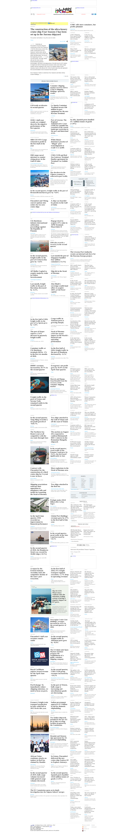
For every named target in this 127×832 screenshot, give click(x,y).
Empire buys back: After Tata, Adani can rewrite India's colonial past (89, 532)
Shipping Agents (74, 497)
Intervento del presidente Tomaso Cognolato (83, 549)
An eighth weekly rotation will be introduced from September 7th (90, 158)
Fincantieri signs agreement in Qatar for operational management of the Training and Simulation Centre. (90, 763)
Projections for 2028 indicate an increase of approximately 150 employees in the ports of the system (90, 583)
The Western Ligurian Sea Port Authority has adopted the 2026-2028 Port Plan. (89, 574)
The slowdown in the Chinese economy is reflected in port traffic (59, 174)
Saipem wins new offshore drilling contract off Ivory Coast (89, 730)
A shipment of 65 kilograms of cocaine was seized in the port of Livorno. (90, 106)
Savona (91, 481)
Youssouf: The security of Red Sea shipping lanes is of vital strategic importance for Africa (37, 767)
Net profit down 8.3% (89, 649)
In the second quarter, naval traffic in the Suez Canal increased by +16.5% (59, 536)
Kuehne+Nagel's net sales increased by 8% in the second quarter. (75, 704)
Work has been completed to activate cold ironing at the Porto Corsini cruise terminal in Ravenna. (90, 311)
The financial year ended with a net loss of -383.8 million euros (75, 56)
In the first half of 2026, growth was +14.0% (59, 542)
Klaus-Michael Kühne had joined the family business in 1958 (90, 98)
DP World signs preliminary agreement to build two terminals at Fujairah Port (75, 719)
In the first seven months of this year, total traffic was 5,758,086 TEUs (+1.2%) (76, 212)
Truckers (83, 497)
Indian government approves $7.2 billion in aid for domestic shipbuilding (59, 705)
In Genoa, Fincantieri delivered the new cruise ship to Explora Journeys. (60, 759)
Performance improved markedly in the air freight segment (75, 711)
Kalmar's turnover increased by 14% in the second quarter (75, 730)
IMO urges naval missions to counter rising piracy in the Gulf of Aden (37, 158)
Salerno (91, 480)
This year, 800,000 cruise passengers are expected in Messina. (90, 414)
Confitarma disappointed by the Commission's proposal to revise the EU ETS (90, 809)
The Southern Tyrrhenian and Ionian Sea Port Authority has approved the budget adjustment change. (75, 593)
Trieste (91, 485)
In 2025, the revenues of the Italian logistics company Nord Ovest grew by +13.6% (90, 642)
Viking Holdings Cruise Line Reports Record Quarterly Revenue (75, 192)
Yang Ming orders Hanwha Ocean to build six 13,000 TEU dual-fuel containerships (76, 795)
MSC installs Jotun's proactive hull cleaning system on (75, 267)
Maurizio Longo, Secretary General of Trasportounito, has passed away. (90, 295)
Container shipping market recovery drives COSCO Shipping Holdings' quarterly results (59, 89)
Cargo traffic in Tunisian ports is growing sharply (57, 321)
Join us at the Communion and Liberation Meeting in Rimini (75, 134)
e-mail (50, 826)
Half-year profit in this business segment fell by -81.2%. (81, 30)
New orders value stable (75, 734)
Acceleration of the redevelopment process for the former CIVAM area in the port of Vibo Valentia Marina (75, 324)
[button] (96, 14)
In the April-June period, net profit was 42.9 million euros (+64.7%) (90, 462)
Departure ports (89, 180)
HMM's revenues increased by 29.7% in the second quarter (39, 368)
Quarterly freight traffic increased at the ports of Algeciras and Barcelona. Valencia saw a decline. (75, 657)
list (77, 489)
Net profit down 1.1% (89, 215)
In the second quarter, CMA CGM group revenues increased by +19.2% (59, 672)
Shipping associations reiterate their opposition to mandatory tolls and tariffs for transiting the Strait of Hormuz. (38, 489)
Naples (82, 484)
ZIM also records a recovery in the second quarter (58, 244)
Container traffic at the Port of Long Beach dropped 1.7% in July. (75, 206)
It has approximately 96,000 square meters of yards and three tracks (75, 615)
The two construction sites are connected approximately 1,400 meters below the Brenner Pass (90, 633)
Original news (33, 24)
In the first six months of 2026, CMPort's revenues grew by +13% (90, 37)
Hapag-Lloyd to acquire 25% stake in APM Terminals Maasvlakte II (59, 224)
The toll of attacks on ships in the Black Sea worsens (90, 794)
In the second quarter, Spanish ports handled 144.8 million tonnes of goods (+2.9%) (60, 776)
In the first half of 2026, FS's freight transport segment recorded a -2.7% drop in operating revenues (60, 573)
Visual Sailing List (77, 181)
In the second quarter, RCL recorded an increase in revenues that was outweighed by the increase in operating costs (90, 208)
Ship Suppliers (85, 496)
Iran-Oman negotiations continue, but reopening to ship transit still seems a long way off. (60, 475)
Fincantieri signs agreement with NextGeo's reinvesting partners (90, 655)
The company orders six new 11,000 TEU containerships (90, 274)
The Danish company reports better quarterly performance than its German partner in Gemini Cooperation (58, 391)
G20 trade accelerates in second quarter (38, 106)
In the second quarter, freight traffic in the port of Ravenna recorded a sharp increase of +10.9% (90, 341)
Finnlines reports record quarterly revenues (89, 456)
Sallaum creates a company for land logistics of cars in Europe (75, 166)
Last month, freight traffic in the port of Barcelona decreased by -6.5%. (38, 287)
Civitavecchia (74, 487)
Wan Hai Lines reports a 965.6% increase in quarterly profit (90, 267)
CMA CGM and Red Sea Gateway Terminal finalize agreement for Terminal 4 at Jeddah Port (60, 159)
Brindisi (73, 483)
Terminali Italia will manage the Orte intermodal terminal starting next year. (75, 609)
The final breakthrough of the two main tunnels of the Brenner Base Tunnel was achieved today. (90, 624)
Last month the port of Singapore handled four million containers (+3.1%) (59, 259)
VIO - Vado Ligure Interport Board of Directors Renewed (90, 718)
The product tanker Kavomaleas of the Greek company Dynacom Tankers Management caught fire (75, 816)
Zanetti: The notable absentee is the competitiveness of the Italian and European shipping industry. (89, 818)
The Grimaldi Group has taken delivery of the (90, 282)
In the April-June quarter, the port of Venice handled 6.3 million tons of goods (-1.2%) (76, 340)
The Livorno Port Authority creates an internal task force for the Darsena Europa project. (83, 254)
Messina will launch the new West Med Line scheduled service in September (90, 51)
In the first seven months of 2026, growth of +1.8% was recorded (90, 198)
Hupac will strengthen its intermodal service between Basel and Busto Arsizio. (90, 151)
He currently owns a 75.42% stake (58, 295)
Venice (91, 487)
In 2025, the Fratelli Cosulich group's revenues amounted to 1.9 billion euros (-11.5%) (75, 296)
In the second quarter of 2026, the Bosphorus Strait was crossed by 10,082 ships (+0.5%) (39, 551)
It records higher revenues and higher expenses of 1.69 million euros (75, 601)
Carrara (73, 485)
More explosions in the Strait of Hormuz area (60, 469)
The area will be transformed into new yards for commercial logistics (76, 332)
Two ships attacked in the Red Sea (59, 485)
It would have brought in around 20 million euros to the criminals (90, 113)
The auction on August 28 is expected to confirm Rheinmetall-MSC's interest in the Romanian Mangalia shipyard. (60, 437)
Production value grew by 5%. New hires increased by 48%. (75, 462)
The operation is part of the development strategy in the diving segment (90, 662)
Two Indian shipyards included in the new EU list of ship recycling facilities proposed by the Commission (58, 721)
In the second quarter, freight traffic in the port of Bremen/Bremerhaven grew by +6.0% (49, 192)
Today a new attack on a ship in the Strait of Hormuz (76, 808)
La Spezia (83, 481)
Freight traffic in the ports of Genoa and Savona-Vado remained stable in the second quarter (39, 401)
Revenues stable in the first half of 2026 (38, 427)
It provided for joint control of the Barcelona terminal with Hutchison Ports (75, 315)
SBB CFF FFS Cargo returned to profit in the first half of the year (38, 143)
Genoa (82, 478)
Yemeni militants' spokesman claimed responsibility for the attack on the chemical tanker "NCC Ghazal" (75, 631)
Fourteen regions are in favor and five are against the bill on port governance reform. (90, 688)
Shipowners (73, 494)
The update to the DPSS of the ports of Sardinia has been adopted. (75, 672)
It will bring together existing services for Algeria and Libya (90, 57)
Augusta (73, 480)
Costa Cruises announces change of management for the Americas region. (90, 238)
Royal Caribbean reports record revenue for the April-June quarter (39, 672)
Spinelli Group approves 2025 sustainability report (75, 456)
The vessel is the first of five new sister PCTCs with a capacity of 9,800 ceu (90, 288)
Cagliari (73, 484)
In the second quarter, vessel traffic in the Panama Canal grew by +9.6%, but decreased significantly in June (59, 452)
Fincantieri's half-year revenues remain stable (39, 638)
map (89, 489)
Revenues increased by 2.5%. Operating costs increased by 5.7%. (89, 228)
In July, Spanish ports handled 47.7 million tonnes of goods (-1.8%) (82, 122)
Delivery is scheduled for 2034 (36, 479)
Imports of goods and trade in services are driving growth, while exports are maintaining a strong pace (39, 112)
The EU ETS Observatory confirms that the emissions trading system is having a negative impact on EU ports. (59, 596)
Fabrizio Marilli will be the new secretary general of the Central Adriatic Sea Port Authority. (75, 574)
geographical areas (91, 185)
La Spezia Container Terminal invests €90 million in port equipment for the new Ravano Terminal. (59, 109)
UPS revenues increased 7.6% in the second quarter (75, 641)
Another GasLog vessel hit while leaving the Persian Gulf (90, 444)
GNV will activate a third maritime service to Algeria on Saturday (75, 399)
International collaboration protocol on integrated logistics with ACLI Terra (90, 752)
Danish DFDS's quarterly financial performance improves (75, 222)
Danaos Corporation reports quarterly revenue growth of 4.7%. (90, 399)
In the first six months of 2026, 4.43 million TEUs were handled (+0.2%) (75, 434)
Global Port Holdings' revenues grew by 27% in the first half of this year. (60, 519)
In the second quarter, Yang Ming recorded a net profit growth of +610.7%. (39, 421)
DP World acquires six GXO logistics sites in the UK (75, 370)
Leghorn (83, 483)
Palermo (83, 485)
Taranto (91, 483)
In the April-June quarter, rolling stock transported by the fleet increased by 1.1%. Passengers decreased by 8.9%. (76, 230)
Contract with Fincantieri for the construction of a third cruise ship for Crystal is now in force (39, 472)
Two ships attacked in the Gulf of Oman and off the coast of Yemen (59, 420)
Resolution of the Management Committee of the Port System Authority (76, 679)
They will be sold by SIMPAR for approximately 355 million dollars (90, 680)
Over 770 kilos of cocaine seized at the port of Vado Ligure (75, 779)
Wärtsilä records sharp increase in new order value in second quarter (90, 779)
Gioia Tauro (83, 480)
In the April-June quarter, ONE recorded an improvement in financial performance (39, 520)
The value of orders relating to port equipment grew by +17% (76, 696)
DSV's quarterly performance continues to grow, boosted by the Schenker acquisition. (75, 745)
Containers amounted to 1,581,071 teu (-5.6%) (80, 127)
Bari (72, 481)
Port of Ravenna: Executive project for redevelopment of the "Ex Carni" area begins (90, 134)
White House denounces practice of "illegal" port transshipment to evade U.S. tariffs (59, 144)
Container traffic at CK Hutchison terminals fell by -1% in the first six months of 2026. (38, 352)
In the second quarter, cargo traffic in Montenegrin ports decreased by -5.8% (76, 282)
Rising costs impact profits (75, 392)
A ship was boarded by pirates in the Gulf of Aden (59, 203)
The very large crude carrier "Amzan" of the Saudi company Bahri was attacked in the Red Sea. (39, 166)
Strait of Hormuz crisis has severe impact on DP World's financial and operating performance (59, 336)
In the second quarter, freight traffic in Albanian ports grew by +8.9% (59, 639)
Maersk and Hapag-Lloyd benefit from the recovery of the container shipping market (58, 382)
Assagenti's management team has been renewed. (89, 704)
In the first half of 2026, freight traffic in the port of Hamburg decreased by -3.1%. (59, 351)
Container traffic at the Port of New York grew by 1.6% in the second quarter (76, 427)
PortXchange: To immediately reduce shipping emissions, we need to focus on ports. (39, 688)
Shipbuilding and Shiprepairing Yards (89, 494)
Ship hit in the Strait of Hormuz (59, 272)
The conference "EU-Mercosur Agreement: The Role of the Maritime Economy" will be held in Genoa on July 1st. (76, 508)
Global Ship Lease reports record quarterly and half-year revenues (75, 387)
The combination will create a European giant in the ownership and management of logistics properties (59, 508)
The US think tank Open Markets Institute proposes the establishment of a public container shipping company (59, 654)
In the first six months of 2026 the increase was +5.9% (41, 196)
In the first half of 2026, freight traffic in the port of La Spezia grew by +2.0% (39, 322)
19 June (32, 58)
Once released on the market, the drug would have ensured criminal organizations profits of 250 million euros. (76, 786)
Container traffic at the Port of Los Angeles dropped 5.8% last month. (90, 192)
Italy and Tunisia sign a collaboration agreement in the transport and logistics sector (90, 609)
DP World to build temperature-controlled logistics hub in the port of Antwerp (90, 387)
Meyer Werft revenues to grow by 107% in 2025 (75, 50)
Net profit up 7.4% (88, 42)
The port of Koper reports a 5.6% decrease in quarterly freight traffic (38, 334)
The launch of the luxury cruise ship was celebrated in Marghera (75, 79)
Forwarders (73, 496)
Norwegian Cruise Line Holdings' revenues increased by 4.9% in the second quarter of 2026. (59, 623)
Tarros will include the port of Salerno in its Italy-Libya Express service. (90, 79)
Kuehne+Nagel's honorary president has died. (90, 93)
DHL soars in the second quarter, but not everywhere (90, 370)
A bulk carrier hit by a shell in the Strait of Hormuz (75, 414)
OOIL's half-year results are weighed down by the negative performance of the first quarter (38, 124)
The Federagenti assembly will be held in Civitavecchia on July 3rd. (89, 507)
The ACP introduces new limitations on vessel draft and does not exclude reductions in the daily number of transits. (59, 461)
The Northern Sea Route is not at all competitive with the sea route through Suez (39, 435)
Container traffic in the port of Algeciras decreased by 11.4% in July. (75, 150)
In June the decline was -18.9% (37, 341)
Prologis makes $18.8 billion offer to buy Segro (58, 502)
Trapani (91, 484)
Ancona (73, 478)
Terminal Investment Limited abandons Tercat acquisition (76, 309)
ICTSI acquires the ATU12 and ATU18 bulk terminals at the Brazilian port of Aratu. (90, 672)
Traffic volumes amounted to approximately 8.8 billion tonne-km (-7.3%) (58, 581)
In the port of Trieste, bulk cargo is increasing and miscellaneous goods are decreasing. (59, 689)
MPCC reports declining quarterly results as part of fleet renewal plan (75, 93)
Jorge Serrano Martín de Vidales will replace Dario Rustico (90, 245)
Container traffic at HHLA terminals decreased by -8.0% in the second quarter (90, 222)
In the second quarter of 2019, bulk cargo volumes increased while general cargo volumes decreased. (38, 777)
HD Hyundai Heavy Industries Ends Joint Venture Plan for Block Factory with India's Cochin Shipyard (76, 533)
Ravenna (92, 478)
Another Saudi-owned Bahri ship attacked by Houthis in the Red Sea (75, 623)
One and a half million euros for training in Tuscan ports (89, 592)
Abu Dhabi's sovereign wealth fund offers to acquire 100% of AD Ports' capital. (59, 288)
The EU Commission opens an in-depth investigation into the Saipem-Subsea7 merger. (47, 791)
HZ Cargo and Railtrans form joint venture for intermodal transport (90, 427)
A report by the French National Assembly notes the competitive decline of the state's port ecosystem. (38, 574)
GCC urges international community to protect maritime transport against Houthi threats (74, 763)
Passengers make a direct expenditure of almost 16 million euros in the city (90, 419)
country (88, 184)
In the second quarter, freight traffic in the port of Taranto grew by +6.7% (90, 166)
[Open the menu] (31, 14)
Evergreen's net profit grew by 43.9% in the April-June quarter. (59, 368)
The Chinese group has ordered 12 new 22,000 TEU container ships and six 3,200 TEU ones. (59, 98)
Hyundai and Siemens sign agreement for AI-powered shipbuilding (58, 738)
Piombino (83, 487)
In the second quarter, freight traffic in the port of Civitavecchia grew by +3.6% (38, 259)
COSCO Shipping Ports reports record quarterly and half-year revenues (75, 37)
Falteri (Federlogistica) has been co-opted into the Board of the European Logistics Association (90, 745)
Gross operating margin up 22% (57, 525)
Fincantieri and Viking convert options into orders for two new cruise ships (39, 204)
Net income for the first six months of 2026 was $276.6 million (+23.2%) (75, 43)
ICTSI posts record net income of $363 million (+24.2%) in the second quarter (75, 444)
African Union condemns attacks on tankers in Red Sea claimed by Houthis (38, 759)
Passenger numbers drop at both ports (38, 408)
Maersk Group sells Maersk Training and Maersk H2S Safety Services (90, 323)
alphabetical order (90, 183)
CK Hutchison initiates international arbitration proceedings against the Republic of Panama (38, 226)
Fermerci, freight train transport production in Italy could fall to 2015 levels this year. (39, 705)
